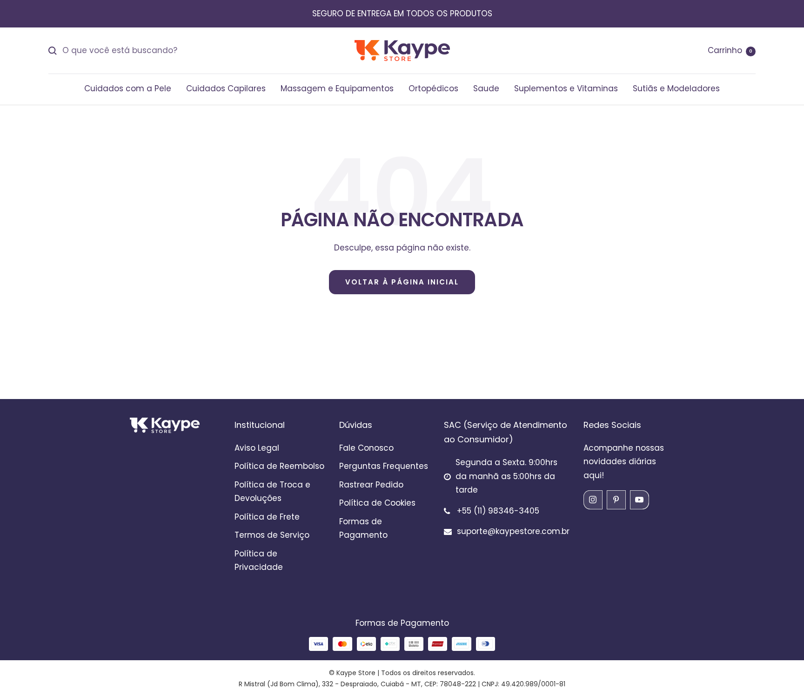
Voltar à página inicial (402, 282)
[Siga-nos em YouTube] (639, 499)
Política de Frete (267, 516)
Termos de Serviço (271, 535)
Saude (486, 88)
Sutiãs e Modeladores (676, 88)
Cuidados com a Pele (127, 88)
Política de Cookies (377, 502)
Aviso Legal (256, 447)
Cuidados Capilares (226, 88)
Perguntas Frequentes (383, 466)
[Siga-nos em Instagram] (592, 499)
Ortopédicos (433, 88)
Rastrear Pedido (371, 484)
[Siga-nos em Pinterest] (616, 499)
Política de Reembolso (279, 466)
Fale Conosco (366, 447)
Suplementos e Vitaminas (566, 88)
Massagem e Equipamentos (337, 88)
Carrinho (730, 50)
